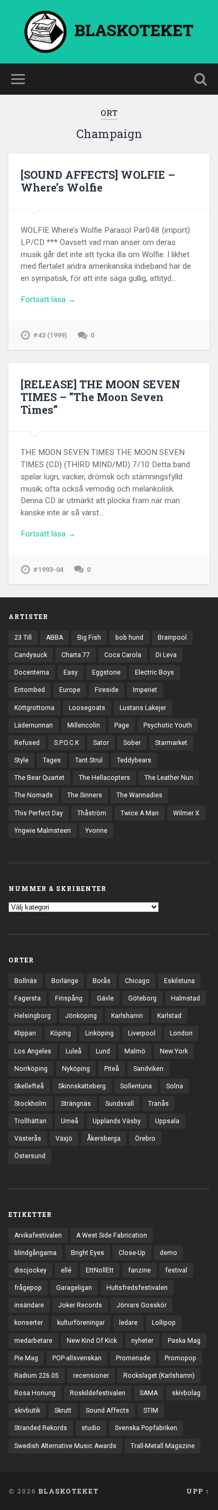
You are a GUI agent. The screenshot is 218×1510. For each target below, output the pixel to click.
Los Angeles (32, 1051)
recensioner (91, 1375)
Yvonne (96, 830)
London (181, 1033)
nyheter (142, 1340)
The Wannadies (139, 795)
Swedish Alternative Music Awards (65, 1446)
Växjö (64, 1138)
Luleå (73, 1051)
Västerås (27, 1138)
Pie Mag (26, 1358)
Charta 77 (75, 655)
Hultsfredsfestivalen (137, 1287)
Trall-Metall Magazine (163, 1446)
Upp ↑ (198, 1491)
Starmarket (171, 743)
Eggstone (106, 672)
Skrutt (62, 1410)
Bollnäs (25, 981)
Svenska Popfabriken (146, 1428)
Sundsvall (119, 1103)
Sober (132, 743)
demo (168, 1253)
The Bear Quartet (39, 777)
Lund (103, 1051)
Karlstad (169, 1016)
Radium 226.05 (36, 1375)
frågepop (28, 1287)
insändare (29, 1305)
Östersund (30, 1156)
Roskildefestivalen (97, 1393)
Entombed (29, 690)
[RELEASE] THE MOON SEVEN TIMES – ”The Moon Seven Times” (100, 396)
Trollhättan (30, 1121)
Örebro (145, 1138)
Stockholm (30, 1103)
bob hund (129, 637)
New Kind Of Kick (92, 1340)
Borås (102, 981)
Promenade (133, 1358)
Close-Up (132, 1253)
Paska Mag (184, 1340)
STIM (150, 1410)
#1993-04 (48, 570)
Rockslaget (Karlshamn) (159, 1375)
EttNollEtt (100, 1270)
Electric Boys (154, 672)
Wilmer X (186, 813)
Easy (70, 672)
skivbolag (186, 1393)
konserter (28, 1322)
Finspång (69, 998)
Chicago (137, 981)
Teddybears (134, 760)
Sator (101, 743)
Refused (27, 743)
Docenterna (31, 672)
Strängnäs (76, 1103)
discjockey (30, 1270)
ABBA (54, 637)
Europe (69, 690)
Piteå (111, 1068)
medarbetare (33, 1340)
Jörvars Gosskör (141, 1305)
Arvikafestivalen (38, 1235)
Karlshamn (127, 1016)
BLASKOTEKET (68, 1491)
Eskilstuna (179, 981)
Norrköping (31, 1068)
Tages (52, 760)
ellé (66, 1270)
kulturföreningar (81, 1322)
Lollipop (164, 1322)
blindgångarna (35, 1253)
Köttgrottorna (34, 708)
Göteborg (142, 998)
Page (121, 725)
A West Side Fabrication (111, 1235)
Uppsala (167, 1121)
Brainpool (172, 637)
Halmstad (185, 998)
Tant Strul (89, 760)
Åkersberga (104, 1138)
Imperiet (145, 690)
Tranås (158, 1103)
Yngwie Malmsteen (42, 830)
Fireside (107, 690)
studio (91, 1428)
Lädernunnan (33, 725)
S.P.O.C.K (66, 743)
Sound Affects (107, 1410)
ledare (128, 1322)
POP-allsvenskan (77, 1358)
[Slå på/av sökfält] (200, 79)
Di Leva (166, 655)
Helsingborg (32, 1016)
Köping (60, 1033)
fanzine (139, 1270)
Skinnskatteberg (82, 1086)
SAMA (149, 1393)
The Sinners (84, 795)
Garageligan (74, 1287)
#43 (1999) (50, 335)
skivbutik (27, 1410)
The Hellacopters (104, 777)
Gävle (105, 998)
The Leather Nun (168, 777)
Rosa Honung (35, 1393)
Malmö (135, 1051)
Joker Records (80, 1305)
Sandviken (148, 1068)
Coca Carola (122, 655)
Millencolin (83, 725)
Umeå (69, 1121)
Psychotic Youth (167, 725)
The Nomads (33, 795)
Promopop (180, 1358)
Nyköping (76, 1068)
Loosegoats (87, 708)
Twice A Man (140, 813)
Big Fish (89, 637)
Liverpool (142, 1033)
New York (174, 1051)
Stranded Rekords (40, 1428)
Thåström (91, 813)
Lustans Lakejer (143, 708)
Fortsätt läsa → (48, 299)
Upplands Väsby (117, 1121)
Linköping (99, 1033)
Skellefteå (29, 1086)
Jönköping (81, 1016)
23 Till (23, 637)
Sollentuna (136, 1086)
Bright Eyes (87, 1253)
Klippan (25, 1033)
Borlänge (64, 981)
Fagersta (27, 998)
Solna (174, 1086)
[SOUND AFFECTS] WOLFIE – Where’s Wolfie (98, 181)
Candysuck (30, 655)
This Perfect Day (38, 813)
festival (176, 1270)
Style (21, 760)
